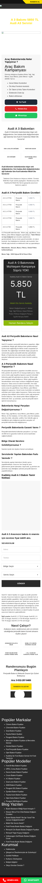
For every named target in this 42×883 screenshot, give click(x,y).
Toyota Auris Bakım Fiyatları (16, 795)
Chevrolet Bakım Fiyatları (15, 728)
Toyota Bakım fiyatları (14, 734)
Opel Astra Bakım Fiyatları (16, 798)
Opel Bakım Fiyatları (13, 753)
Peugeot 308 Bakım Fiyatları (17, 801)
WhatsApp (22, 115)
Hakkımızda (10, 849)
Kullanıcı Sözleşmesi (14, 859)
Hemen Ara (22, 109)
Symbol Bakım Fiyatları (15, 791)
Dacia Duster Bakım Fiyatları (17, 772)
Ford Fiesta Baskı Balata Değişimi (19, 826)
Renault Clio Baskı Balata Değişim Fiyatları (22, 830)
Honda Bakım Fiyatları (14, 746)
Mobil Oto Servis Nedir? (15, 823)
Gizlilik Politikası (12, 856)
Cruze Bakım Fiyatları (14, 775)
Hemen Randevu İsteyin (21, 323)
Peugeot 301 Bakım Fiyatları (17, 788)
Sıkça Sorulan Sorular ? (15, 865)
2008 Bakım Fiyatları (14, 785)
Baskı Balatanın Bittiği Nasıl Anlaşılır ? (20, 809)
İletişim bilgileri (11, 862)
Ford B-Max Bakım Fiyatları (16, 766)
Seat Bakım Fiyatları (13, 731)
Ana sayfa (5, 12)
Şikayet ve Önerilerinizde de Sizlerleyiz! (21, 852)
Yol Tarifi (22, 102)
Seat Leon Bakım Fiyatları (16, 782)
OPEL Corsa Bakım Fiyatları (16, 769)
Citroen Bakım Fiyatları (14, 724)
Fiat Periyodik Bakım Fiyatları (17, 749)
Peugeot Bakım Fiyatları (15, 737)
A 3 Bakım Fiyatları (13, 779)
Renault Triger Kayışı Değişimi (17, 833)
